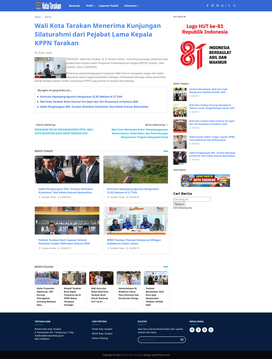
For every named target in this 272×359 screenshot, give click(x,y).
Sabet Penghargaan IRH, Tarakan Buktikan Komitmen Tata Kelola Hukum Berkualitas (94, 106)
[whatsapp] (222, 6)
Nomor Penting (100, 338)
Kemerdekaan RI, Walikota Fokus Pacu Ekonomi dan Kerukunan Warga (129, 293)
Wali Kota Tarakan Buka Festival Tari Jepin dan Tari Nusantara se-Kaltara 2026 (89, 101)
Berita (125, 354)
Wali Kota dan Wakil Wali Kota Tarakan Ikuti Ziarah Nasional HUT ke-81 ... (99, 295)
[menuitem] (74, 5)
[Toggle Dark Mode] (229, 5)
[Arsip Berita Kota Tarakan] (205, 180)
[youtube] (217, 6)
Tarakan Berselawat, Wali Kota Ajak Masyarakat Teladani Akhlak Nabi (155, 296)
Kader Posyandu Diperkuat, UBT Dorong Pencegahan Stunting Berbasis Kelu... (46, 296)
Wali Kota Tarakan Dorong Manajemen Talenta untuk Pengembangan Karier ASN (211, 107)
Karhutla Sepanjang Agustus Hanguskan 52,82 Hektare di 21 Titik (81, 96)
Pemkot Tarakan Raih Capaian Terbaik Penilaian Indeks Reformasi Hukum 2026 (64, 241)
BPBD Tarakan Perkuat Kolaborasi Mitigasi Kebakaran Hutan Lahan (134, 241)
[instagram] (212, 6)
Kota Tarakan (135, 354)
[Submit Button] (181, 340)
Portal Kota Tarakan (102, 328)
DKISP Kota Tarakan (102, 333)
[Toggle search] (234, 6)
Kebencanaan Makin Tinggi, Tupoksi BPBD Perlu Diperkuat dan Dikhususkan (212, 138)
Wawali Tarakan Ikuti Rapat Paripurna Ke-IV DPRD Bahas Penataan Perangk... (72, 296)
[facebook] (207, 6)
